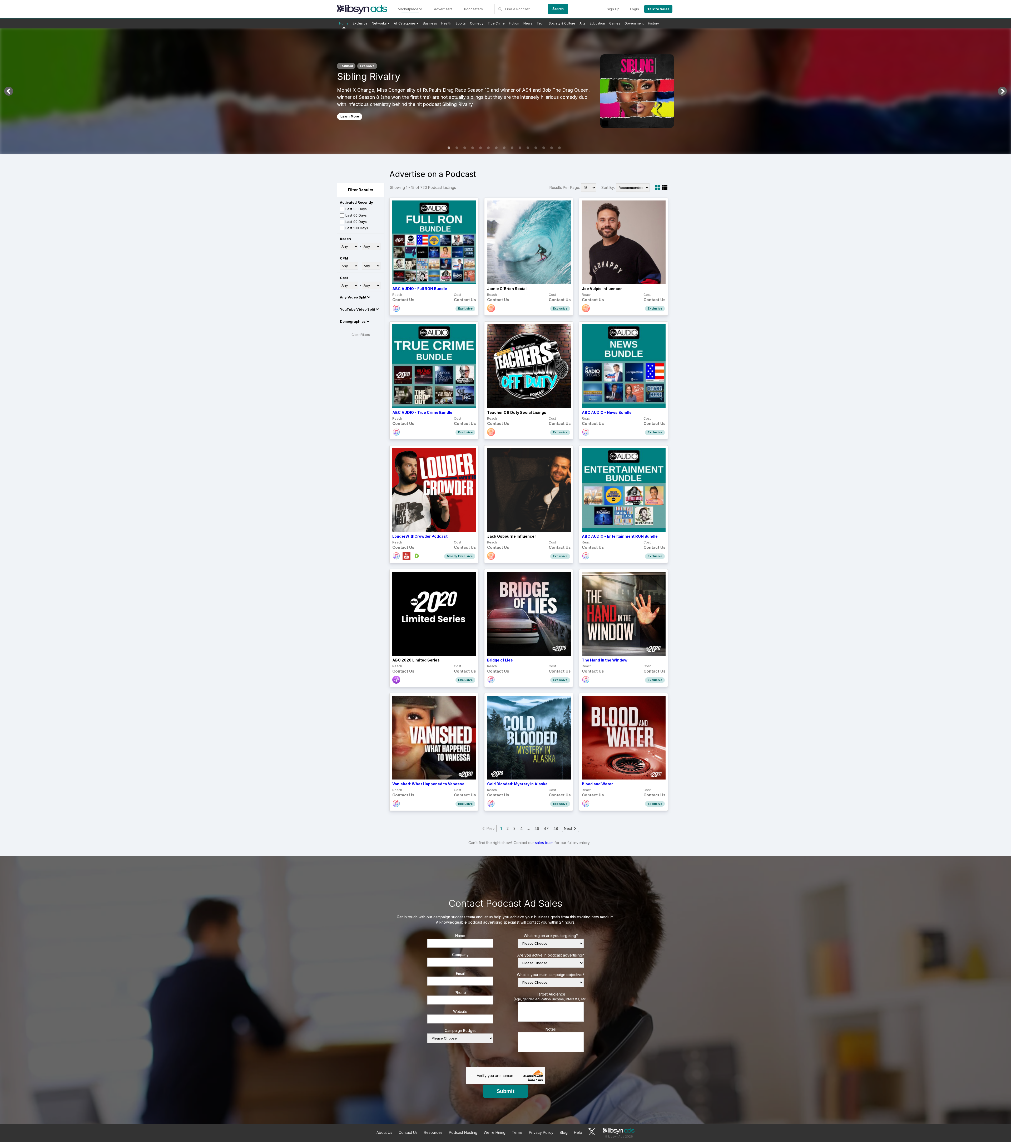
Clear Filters (360, 335)
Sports (460, 23)
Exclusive (360, 23)
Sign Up (613, 9)
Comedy (476, 23)
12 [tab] (535, 147)
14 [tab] (551, 147)
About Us (384, 1132)
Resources (433, 1132)
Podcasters (473, 9)
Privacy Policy (541, 1132)
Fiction (514, 23)
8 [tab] (504, 147)
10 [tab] (520, 147)
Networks (380, 23)
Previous (8, 91)
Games (614, 23)
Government (634, 23)
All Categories (405, 23)
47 (546, 828)
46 (536, 828)
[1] (657, 187)
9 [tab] (512, 147)
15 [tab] (559, 147)
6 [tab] (488, 147)
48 (555, 828)
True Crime (496, 23)
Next (1002, 91)
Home (344, 23)
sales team (544, 842)
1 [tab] (449, 147)
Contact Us (408, 1132)
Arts (582, 23)
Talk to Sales (658, 9)
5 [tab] (480, 147)
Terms (517, 1132)
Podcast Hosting (463, 1132)
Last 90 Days (356, 221)
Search (558, 9)
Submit (505, 1091)
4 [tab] (472, 147)
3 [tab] (464, 147)
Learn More (349, 116)
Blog (564, 1132)
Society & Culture (562, 23)
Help (578, 1132)
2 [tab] (456, 147)
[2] (664, 187)
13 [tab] (543, 147)
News (527, 23)
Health (446, 23)
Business (430, 23)
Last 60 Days (356, 215)
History (653, 23)
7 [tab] (496, 147)
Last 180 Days (356, 228)
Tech (540, 23)
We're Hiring (495, 1132)
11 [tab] (528, 147)
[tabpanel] (505, 91)
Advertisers (443, 9)
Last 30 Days (356, 209)
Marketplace (408, 9)
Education (597, 23)
